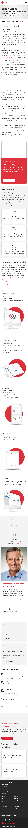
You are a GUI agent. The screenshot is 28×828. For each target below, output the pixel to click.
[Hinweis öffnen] (25, 825)
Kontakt (3, 796)
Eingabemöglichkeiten (7, 57)
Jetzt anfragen (7, 738)
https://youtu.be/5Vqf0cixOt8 (14, 699)
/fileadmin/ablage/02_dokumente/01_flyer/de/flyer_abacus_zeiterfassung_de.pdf (14, 676)
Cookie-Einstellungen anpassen (8, 815)
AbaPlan (10, 278)
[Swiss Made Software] (14, 823)
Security (3, 808)
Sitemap (3, 801)
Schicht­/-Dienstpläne (8, 295)
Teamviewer (4, 806)
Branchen (16, 798)
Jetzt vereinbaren (9, 661)
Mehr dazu (7, 638)
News (15, 805)
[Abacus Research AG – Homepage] (8, 2)
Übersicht (14, 770)
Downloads (4, 805)
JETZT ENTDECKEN (9, 180)
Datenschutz (4, 800)
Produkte (16, 796)
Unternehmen (17, 810)
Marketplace (17, 800)
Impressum (4, 798)
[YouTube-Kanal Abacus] (9, 820)
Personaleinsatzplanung (15, 124)
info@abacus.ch (5, 793)
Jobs (15, 811)
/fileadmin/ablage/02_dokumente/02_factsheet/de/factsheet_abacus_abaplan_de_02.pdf (14, 692)
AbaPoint (9, 282)
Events (15, 808)
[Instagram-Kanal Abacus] (6, 820)
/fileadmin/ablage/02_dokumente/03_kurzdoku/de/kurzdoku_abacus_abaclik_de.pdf (14, 684)
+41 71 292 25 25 (5, 791)
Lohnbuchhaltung (14, 756)
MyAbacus (9, 284)
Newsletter (16, 806)
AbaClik (4, 280)
